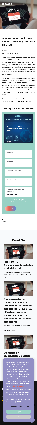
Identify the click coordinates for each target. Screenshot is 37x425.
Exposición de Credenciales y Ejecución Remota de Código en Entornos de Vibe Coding (17, 357)
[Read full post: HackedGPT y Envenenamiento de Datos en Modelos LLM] (18, 251)
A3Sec (4, 51)
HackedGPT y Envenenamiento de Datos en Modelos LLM (18, 265)
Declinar (18, 417)
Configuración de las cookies (18, 406)
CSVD (4, 221)
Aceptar (18, 412)
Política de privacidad (18, 202)
